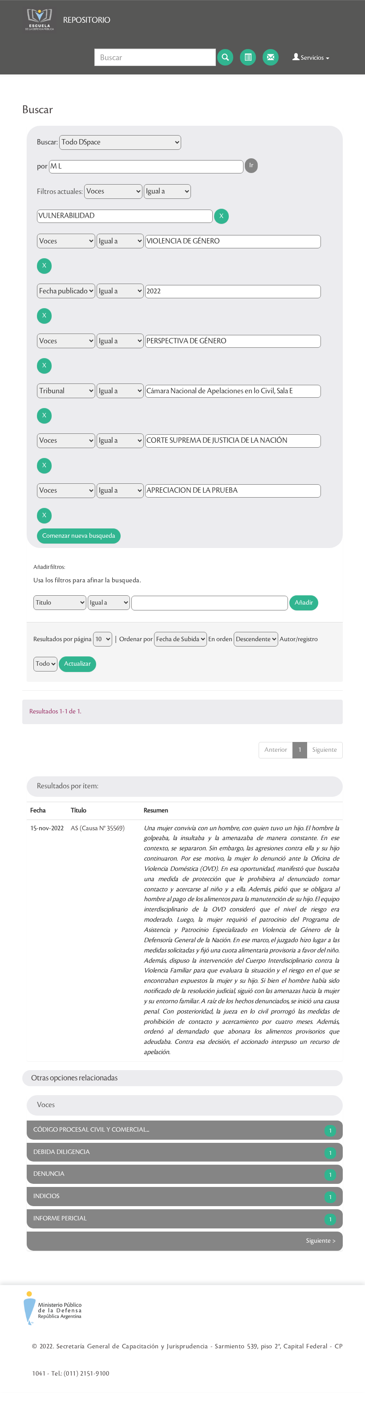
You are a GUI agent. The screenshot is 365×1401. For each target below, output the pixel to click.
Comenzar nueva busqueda (78, 536)
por (42, 166)
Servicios (312, 58)
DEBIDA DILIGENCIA (61, 1152)
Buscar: (47, 142)
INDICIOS (46, 1196)
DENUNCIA (49, 1174)
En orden (220, 639)
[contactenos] (271, 57)
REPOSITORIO (86, 20)
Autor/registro (299, 639)
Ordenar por (136, 639)
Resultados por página (62, 639)
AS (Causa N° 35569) (98, 828)
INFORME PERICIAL (60, 1218)
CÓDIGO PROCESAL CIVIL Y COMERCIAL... (91, 1129)
